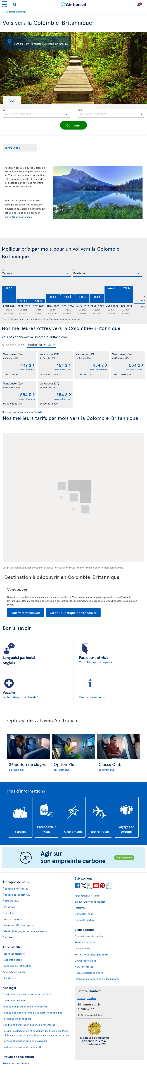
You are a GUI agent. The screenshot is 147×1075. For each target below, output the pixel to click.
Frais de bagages (12, 919)
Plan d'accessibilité (14, 953)
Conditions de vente (14, 1000)
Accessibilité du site (14, 972)
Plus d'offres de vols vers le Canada (22, 412)
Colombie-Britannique (17, 11)
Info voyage (9, 906)
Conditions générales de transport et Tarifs (27, 994)
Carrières (8, 937)
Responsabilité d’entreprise (18, 925)
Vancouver (11, 147)
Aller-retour (11, 344)
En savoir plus (16, 769)
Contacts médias (84, 920)
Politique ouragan (85, 942)
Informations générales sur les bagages (97, 978)
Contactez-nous (84, 913)
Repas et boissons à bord (89, 972)
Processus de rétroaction (17, 965)
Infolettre (80, 907)
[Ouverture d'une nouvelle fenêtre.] (77, 886)
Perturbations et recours (17, 1018)
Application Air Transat (87, 895)
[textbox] (36, 113)
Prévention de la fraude (16, 1063)
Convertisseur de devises (89, 936)
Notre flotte (9, 913)
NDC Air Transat (84, 966)
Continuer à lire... (22, 217)
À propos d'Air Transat (15, 888)
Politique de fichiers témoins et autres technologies (32, 1012)
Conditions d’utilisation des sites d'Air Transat (29, 1024)
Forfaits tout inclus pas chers (91, 954)
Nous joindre (86, 998)
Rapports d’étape (12, 959)
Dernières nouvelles (86, 960)
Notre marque (11, 900)
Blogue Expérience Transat (90, 901)
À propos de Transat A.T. (16, 894)
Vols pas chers (83, 948)
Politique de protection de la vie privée (25, 1006)
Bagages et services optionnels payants (25, 1040)
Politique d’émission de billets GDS (22, 1047)
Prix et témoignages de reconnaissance (25, 931)
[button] (12, 100)
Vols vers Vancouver (25, 612)
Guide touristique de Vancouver (73, 612)
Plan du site (9, 978)
